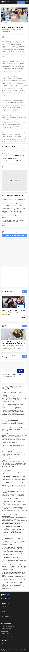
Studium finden (5, 633)
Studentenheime (5, 6)
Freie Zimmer (21, 2)
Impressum (13, 650)
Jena (18, 6)
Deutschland (13, 6)
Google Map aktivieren (14, 180)
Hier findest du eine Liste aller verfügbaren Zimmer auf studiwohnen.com (13, 220)
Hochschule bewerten (6, 636)
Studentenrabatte (6, 628)
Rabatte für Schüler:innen (7, 626)
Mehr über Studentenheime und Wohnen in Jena (13, 224)
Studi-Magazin (5, 631)
